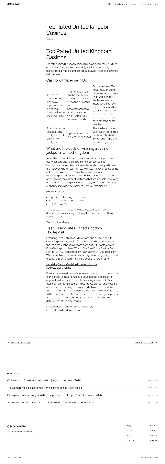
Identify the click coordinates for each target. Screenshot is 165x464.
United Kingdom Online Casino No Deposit (69, 306)
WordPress (154, 457)
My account (131, 4)
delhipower (13, 4)
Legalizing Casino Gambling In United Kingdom (72, 264)
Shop (155, 4)
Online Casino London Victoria (63, 310)
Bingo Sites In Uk (55, 191)
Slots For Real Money (57, 222)
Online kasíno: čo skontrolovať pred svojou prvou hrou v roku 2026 (44, 380)
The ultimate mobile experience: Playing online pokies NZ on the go (44, 387)
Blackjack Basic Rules (144, 342)
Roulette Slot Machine (58, 267)
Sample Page (145, 4)
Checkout (119, 4)
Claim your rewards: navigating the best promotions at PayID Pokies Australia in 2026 (54, 395)
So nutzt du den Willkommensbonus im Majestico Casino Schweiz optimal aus (50, 402)
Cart (110, 4)
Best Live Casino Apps (21, 342)
